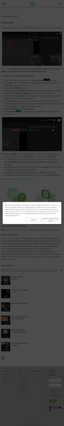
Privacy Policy (8, 211)
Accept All (33, 219)
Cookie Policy (18, 211)
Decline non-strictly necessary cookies (51, 220)
